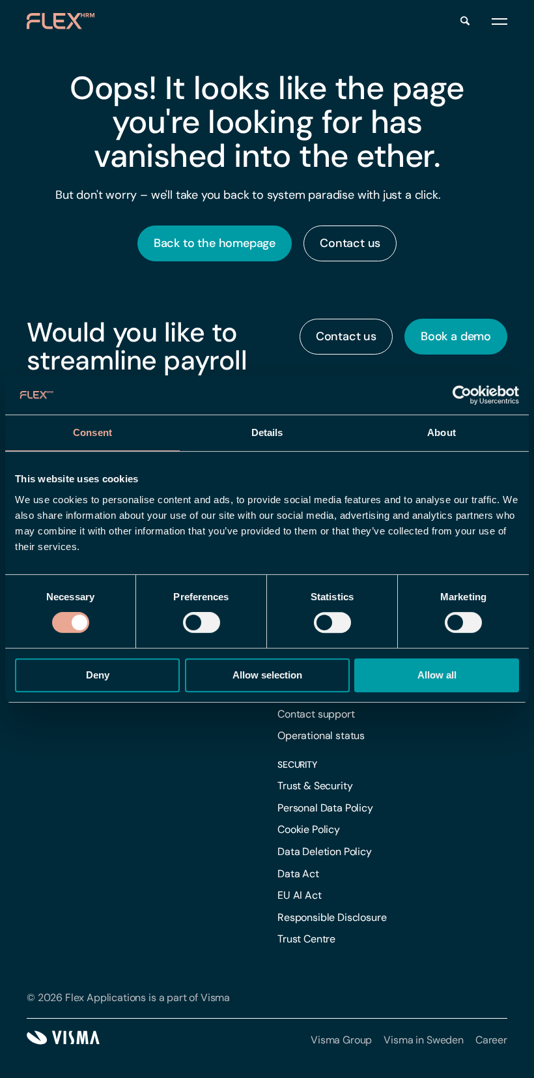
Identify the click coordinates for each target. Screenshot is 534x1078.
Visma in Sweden (424, 1040)
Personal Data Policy (325, 808)
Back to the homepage (214, 243)
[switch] (201, 622)
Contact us (350, 243)
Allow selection (267, 674)
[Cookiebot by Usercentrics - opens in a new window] (462, 395)
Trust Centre (306, 939)
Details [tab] (267, 432)
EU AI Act (299, 895)
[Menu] (499, 21)
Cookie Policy (308, 829)
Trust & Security (314, 786)
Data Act (298, 874)
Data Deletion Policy (324, 851)
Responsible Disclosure (331, 917)
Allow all (437, 674)
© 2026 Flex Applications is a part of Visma (128, 997)
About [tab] (441, 432)
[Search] (465, 21)
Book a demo (456, 336)
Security (297, 764)
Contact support (316, 714)
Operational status (321, 735)
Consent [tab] (92, 432)
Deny (97, 674)
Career (491, 1040)
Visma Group (341, 1040)
